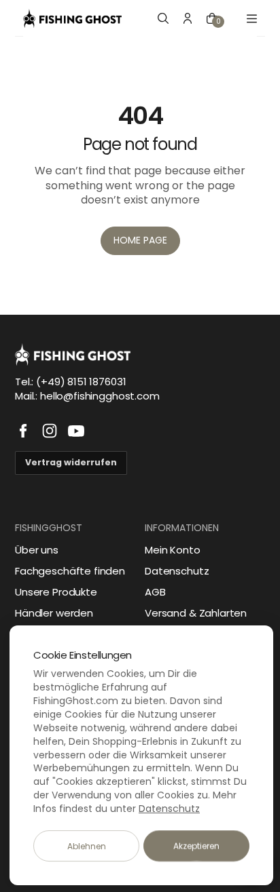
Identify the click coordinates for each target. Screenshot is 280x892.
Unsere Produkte (56, 592)
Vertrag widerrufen (71, 462)
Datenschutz (177, 571)
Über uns (36, 550)
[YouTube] (76, 431)
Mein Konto (172, 550)
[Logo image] (72, 18)
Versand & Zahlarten (196, 613)
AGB (155, 592)
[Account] (187, 18)
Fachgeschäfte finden (70, 571)
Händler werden (54, 613)
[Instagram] (49, 431)
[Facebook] (23, 431)
